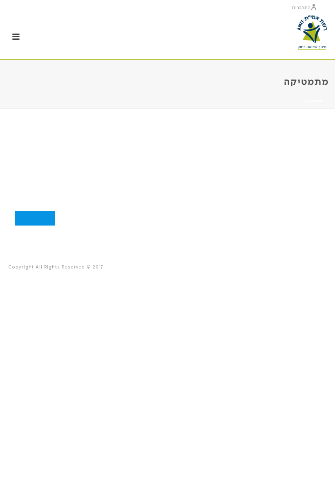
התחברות (301, 7)
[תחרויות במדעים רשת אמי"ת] (312, 32)
